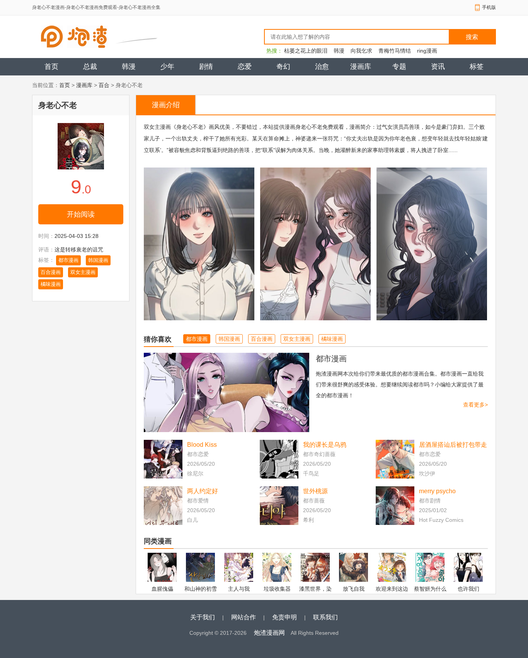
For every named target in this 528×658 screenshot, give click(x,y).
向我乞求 (361, 51)
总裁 (90, 66)
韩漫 (339, 51)
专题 (399, 66)
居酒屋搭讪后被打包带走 (453, 444)
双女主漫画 (82, 272)
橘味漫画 (51, 284)
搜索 (472, 37)
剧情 (206, 66)
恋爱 (245, 66)
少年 (167, 66)
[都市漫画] (226, 392)
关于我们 (202, 617)
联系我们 (325, 617)
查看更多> (475, 405)
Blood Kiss (202, 444)
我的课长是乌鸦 (324, 444)
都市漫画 (68, 260)
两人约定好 (202, 491)
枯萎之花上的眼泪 (305, 51)
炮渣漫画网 (269, 632)
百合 (104, 85)
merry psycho (437, 491)
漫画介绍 (166, 105)
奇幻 (283, 66)
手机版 (489, 7)
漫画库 (360, 66)
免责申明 (284, 617)
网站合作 (243, 617)
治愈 (322, 66)
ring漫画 (427, 51)
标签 (477, 66)
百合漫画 (51, 272)
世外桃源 (315, 491)
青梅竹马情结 (394, 51)
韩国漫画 (98, 260)
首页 (51, 66)
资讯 (438, 66)
